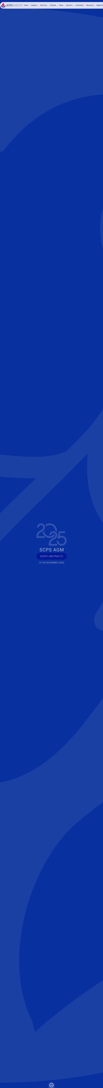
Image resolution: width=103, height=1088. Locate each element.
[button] (27, 5)
